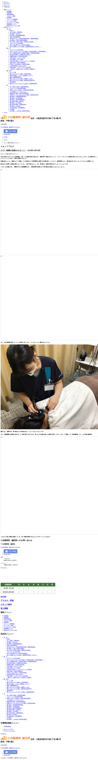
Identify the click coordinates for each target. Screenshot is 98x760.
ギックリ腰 (13, 72)
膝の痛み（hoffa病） (15, 106)
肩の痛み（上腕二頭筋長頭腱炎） (19, 40)
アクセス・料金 (7, 600)
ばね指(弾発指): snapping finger (18, 66)
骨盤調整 (9, 12)
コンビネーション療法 (13, 22)
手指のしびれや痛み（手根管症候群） (20, 64)
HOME (5, 137)
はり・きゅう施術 (12, 21)
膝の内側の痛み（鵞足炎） (17, 101)
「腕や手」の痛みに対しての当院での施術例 (22, 69)
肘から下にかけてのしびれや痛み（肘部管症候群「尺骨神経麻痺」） (29, 51)
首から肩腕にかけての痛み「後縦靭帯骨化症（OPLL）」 (25, 46)
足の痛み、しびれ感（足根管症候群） (20, 111)
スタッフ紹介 (6, 604)
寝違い (11, 30)
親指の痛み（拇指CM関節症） (18, 62)
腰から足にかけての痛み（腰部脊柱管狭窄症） (23, 80)
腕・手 (8, 48)
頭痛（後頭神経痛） (15, 37)
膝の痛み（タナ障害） (16, 102)
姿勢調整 (9, 17)
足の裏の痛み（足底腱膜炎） (18, 107)
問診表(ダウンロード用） (14, 25)
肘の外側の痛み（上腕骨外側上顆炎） (20, 54)
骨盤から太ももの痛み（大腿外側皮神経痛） (22, 90)
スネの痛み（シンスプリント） (18, 91)
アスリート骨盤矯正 (12, 19)
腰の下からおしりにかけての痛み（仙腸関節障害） (24, 83)
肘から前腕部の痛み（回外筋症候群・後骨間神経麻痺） (25, 53)
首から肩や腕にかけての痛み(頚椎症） (20, 45)
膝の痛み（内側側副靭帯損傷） (18, 96)
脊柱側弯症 (13, 82)
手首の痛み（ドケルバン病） (18, 57)
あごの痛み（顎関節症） (16, 32)
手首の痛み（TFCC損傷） (17, 59)
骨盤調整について (12, 24)
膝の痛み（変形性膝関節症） (18, 99)
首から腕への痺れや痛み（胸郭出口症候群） (22, 41)
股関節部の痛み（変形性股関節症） (19, 93)
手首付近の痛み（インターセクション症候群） (23, 61)
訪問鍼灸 (9, 11)
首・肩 (8, 29)
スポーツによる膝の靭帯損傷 (18, 88)
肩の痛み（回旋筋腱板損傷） (18, 35)
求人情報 (4, 608)
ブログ (5, 112)
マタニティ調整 (11, 16)
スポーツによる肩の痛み (16, 43)
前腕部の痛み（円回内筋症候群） (19, 56)
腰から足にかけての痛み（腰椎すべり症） (21, 78)
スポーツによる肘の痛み (16, 49)
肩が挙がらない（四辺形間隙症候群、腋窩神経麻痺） (24, 38)
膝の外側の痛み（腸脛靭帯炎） (18, 104)
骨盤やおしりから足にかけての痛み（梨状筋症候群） (24, 94)
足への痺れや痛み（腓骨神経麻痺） (19, 86)
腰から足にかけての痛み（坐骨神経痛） (21, 74)
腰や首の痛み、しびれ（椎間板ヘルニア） (21, 75)
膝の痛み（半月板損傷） (16, 98)
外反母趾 (12, 109)
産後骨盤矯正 (10, 14)
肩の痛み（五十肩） (15, 33)
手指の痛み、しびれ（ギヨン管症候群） (21, 67)
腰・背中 (9, 70)
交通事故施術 (7, 726)
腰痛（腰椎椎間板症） (16, 77)
